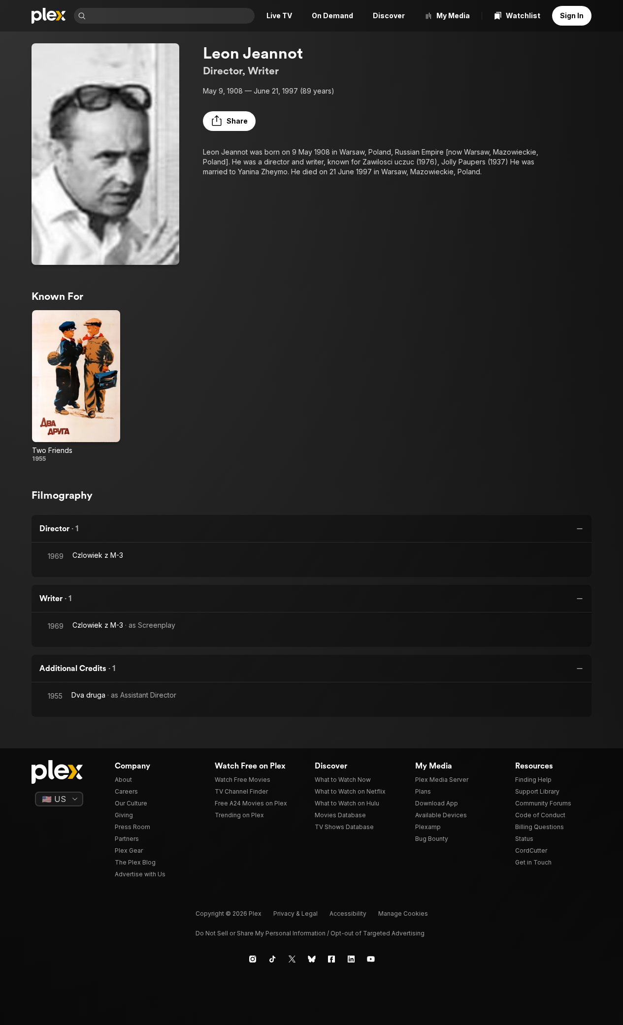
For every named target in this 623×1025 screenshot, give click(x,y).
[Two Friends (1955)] (76, 386)
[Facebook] (331, 959)
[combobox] (171, 16)
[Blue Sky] (312, 959)
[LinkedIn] (351, 959)
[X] (292, 959)
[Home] (49, 16)
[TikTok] (272, 959)
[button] (229, 121)
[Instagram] (252, 959)
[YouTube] (371, 959)
